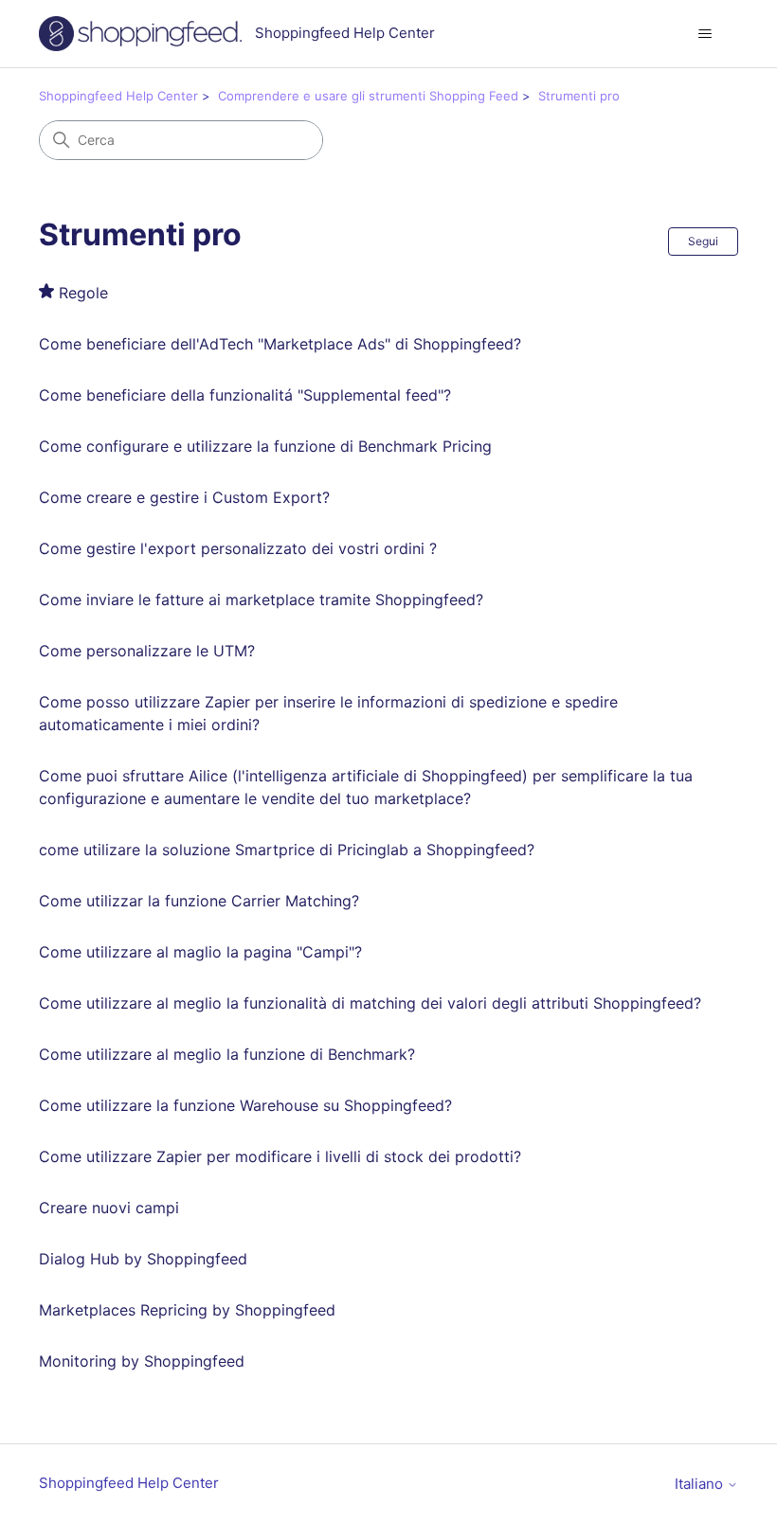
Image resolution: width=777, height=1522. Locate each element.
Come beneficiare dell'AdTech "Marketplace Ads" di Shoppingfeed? (280, 343)
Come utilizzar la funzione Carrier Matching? (199, 900)
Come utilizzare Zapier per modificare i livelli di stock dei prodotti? (280, 1156)
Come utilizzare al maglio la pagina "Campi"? (200, 951)
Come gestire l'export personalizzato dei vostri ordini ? (238, 548)
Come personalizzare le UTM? (147, 650)
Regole (83, 292)
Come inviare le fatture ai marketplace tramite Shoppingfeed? (261, 599)
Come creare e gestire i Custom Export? (184, 497)
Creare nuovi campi (109, 1207)
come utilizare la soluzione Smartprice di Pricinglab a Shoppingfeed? (286, 849)
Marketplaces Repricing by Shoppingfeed (187, 1309)
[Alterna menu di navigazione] (704, 34)
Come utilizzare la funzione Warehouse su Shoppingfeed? (245, 1105)
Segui (703, 241)
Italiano (701, 1484)
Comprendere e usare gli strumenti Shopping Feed (368, 95)
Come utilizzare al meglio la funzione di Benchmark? (227, 1054)
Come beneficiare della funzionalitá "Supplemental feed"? (245, 394)
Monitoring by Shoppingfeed (141, 1361)
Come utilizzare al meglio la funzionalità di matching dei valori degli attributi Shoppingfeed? (370, 1003)
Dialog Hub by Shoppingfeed (143, 1258)
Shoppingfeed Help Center (118, 95)
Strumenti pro (579, 95)
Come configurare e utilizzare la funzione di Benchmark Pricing (265, 446)
